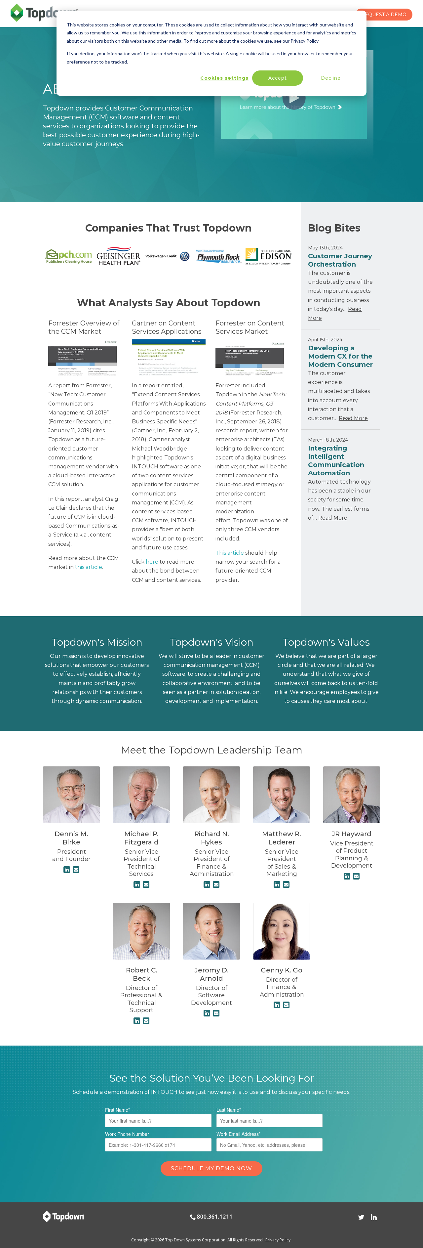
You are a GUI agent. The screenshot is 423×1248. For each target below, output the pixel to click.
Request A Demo (383, 15)
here (152, 562)
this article (88, 567)
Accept (277, 78)
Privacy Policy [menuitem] (277, 1240)
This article (229, 553)
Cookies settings (224, 78)
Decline (331, 78)
